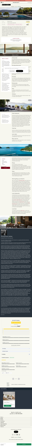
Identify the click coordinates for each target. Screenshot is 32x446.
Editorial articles (2, 425)
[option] (9, 399)
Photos (10, 18)
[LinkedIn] (17, 434)
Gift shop (1, 419)
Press (12, 439)
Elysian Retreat (7, 402)
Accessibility (21, 439)
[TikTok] (19, 434)
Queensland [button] (4, 4)
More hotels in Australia (19, 24)
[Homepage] (16, 2)
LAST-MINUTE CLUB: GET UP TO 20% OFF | (16, 0)
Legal (9, 439)
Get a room (29, 18)
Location (16, 18)
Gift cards (18, 439)
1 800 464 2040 (18, 413)
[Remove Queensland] (6, 4)
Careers (16, 439)
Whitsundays (5, 14)
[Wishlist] (28, 2)
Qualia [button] (8, 4)
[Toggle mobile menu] (31, 2)
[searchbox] (21, 4)
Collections (2, 422)
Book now (24, 444)
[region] (16, 69)
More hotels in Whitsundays (11, 24)
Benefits (1, 418)
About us (1, 417)
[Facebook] (15, 434)
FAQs (11, 439)
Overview (3, 18)
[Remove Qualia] (9, 4)
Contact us (2, 426)
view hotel (7, 405)
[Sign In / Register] (1, 2)
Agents (14, 439)
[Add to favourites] (1, 16)
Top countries (2, 421)
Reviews (22, 18)
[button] (3, 389)
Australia (8, 14)
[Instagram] (13, 434)
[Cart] (29, 2)
